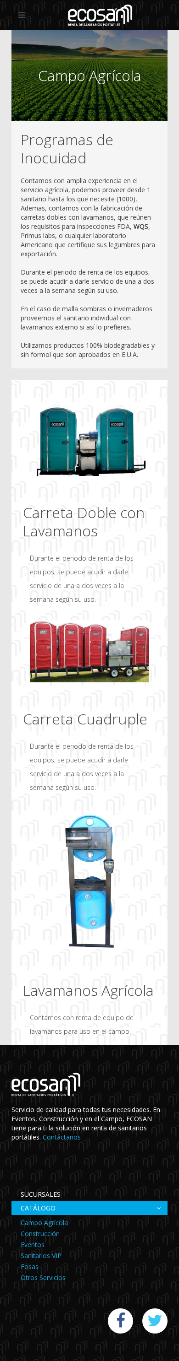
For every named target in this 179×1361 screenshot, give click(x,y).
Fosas (30, 1266)
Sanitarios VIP (41, 1255)
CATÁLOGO (38, 1208)
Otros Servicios (43, 1277)
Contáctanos (62, 1137)
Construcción (40, 1233)
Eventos (33, 1244)
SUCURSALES (41, 1194)
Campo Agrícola (44, 1222)
